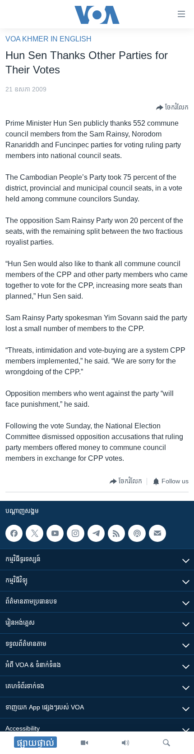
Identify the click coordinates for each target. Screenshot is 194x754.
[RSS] (116, 533)
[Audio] (125, 742)
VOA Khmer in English (48, 39)
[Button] (172, 107)
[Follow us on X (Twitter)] (34, 533)
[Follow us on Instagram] (75, 533)
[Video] (84, 742)
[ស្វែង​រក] (166, 742)
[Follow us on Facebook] (14, 533)
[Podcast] (136, 533)
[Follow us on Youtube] (55, 533)
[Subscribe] (157, 533)
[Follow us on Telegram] (96, 533)
